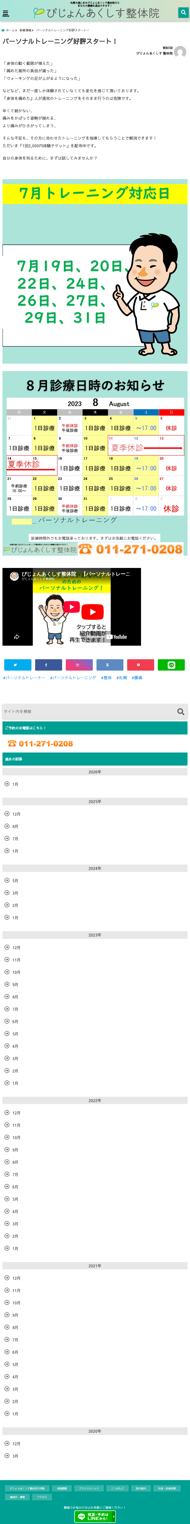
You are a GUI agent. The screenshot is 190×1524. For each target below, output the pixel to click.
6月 (15, 1021)
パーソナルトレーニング (74, 677)
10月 (16, 972)
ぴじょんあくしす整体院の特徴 (27, 1488)
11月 (16, 959)
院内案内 (141, 1488)
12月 (16, 814)
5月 (15, 880)
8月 (15, 826)
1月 (15, 784)
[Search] (180, 712)
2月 (15, 905)
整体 (108, 677)
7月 (15, 838)
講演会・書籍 (17, 1497)
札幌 (123, 677)
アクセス (42, 1497)
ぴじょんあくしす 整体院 (154, 53)
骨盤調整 (62, 1488)
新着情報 (25, 30)
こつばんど (117, 1488)
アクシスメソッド (89, 1488)
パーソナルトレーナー (25, 677)
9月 (15, 984)
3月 (15, 893)
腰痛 (138, 677)
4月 (15, 1046)
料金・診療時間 (167, 1488)
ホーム (10, 30)
